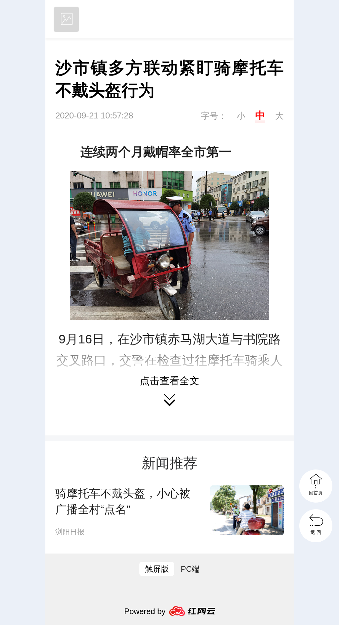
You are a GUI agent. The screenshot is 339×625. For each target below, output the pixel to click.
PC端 (190, 568)
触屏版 (157, 568)
